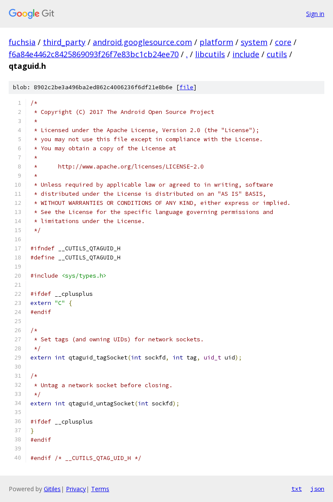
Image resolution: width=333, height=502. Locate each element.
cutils (277, 54)
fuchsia (22, 42)
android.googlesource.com (142, 42)
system (254, 42)
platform (216, 42)
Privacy (76, 489)
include (245, 54)
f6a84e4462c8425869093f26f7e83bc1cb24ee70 (94, 54)
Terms (100, 489)
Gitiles (52, 489)
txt (296, 488)
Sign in (315, 14)
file (186, 87)
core (283, 42)
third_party (64, 42)
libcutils (210, 54)
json (317, 488)
